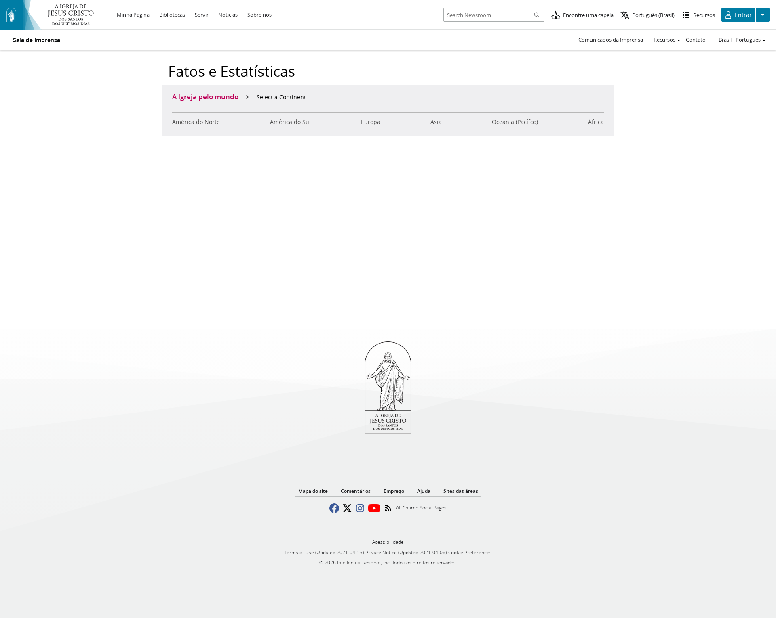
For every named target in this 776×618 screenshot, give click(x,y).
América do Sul (290, 122)
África (596, 122)
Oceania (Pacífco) (515, 122)
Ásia (436, 122)
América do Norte (196, 122)
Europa (370, 122)
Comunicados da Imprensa (610, 39)
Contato (696, 39)
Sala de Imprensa (36, 40)
